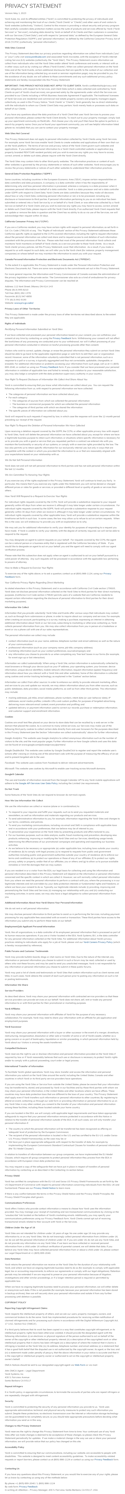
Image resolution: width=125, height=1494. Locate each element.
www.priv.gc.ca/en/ (23, 303)
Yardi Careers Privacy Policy (98, 942)
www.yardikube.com (35, 56)
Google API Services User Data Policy (38, 783)
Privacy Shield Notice (45, 1188)
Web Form (80, 1365)
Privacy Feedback (62, 338)
